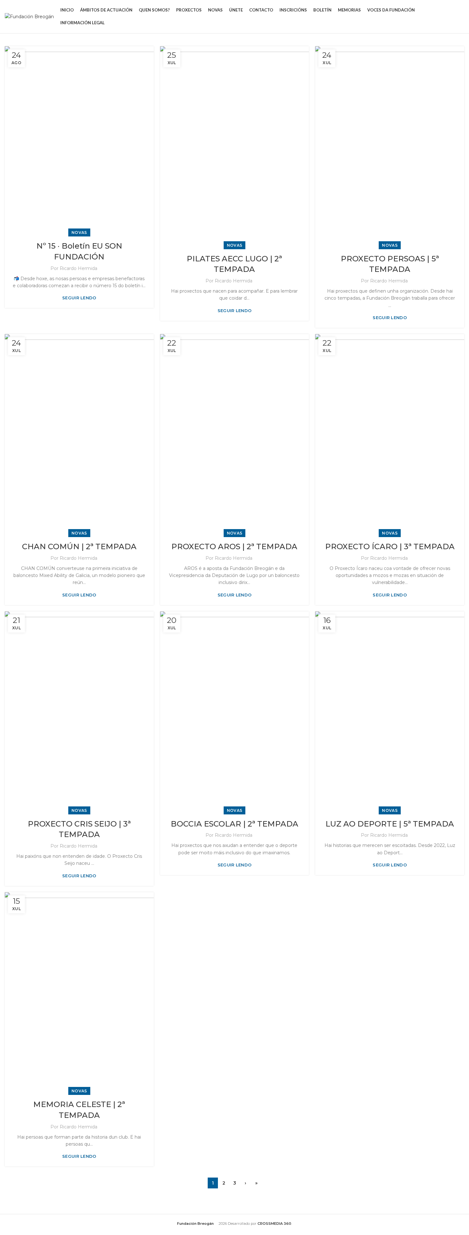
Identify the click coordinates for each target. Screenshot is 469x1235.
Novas (79, 232)
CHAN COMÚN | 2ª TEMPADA (79, 546)
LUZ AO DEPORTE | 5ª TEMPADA (389, 823)
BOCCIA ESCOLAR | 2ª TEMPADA (234, 823)
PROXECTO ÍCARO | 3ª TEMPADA (390, 546)
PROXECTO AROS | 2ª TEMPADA (234, 546)
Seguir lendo (79, 298)
